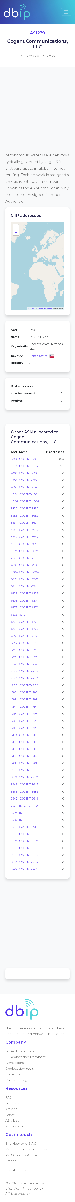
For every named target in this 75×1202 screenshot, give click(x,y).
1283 (14, 749)
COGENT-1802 (28, 777)
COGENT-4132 (28, 487)
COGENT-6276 (28, 586)
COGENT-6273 (28, 607)
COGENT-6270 (28, 628)
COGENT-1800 (28, 685)
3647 (14, 551)
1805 (14, 855)
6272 (14, 614)
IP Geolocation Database (25, 1057)
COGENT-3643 (28, 784)
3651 (13, 522)
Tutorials (12, 1103)
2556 (14, 812)
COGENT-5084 (29, 572)
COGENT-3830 (28, 508)
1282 (14, 756)
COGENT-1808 (28, 834)
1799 (14, 692)
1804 (14, 862)
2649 (14, 798)
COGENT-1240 (28, 869)
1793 (13, 713)
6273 (14, 607)
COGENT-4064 (29, 494)
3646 (14, 664)
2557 (14, 805)
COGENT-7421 (28, 558)
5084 (14, 572)
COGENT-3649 (28, 536)
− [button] (16, 232)
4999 (14, 565)
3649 (14, 536)
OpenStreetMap (45, 308)
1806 (14, 848)
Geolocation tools (19, 1068)
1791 (13, 727)
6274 (14, 600)
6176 (14, 643)
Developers (14, 1063)
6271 (13, 621)
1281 (13, 763)
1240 (14, 869)
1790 (14, 459)
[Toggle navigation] (66, 12)
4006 (14, 501)
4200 (14, 480)
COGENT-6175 (28, 650)
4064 (14, 494)
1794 (14, 706)
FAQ (8, 1097)
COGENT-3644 (28, 678)
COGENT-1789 (28, 735)
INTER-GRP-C (28, 812)
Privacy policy (32, 1188)
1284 (14, 742)
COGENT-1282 (28, 756)
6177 (13, 636)
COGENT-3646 (28, 664)
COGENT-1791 (28, 727)
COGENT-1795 (28, 699)
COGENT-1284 (28, 742)
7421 (13, 558)
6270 (14, 628)
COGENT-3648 (28, 544)
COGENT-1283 (28, 749)
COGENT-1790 (28, 459)
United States (38, 356)
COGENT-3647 (28, 551)
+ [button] (16, 227)
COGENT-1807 (28, 841)
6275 (14, 593)
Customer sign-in (19, 1080)
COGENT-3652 (28, 515)
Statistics (12, 1074)
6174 (13, 657)
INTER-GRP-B (28, 819)
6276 (14, 586)
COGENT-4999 (28, 565)
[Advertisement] (37, 114)
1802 (14, 777)
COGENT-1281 (28, 763)
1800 (14, 685)
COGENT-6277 (28, 579)
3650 (14, 530)
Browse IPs (14, 1115)
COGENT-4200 (29, 480)
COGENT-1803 (28, 466)
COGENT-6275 (28, 593)
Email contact (16, 1170)
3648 (14, 544)
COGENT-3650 (28, 530)
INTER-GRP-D (28, 805)
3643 (14, 784)
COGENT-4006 (29, 501)
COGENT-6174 (28, 657)
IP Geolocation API (20, 1051)
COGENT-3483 (28, 791)
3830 (14, 508)
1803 (14, 466)
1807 (14, 841)
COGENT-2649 (28, 798)
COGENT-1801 (28, 770)
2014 (14, 827)
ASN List (12, 1120)
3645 (14, 671)
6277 (14, 579)
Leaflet (31, 308)
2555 (14, 819)
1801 (13, 770)
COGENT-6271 (28, 621)
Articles (11, 1109)
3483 (14, 791)
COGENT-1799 (28, 692)
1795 (13, 699)
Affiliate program (18, 1193)
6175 (13, 650)
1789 (14, 735)
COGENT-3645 (28, 671)
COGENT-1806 (28, 848)
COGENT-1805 (28, 855)
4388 (14, 473)
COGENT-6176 (28, 643)
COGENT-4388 (29, 473)
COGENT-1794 (28, 706)
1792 (13, 721)
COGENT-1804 (28, 862)
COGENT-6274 (28, 600)
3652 (14, 515)
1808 (14, 834)
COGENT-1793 (28, 713)
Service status (16, 1126)
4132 (13, 487)
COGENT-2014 (28, 827)
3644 (14, 678)
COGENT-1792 (28, 721)
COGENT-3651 (28, 522)
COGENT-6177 (28, 636)
